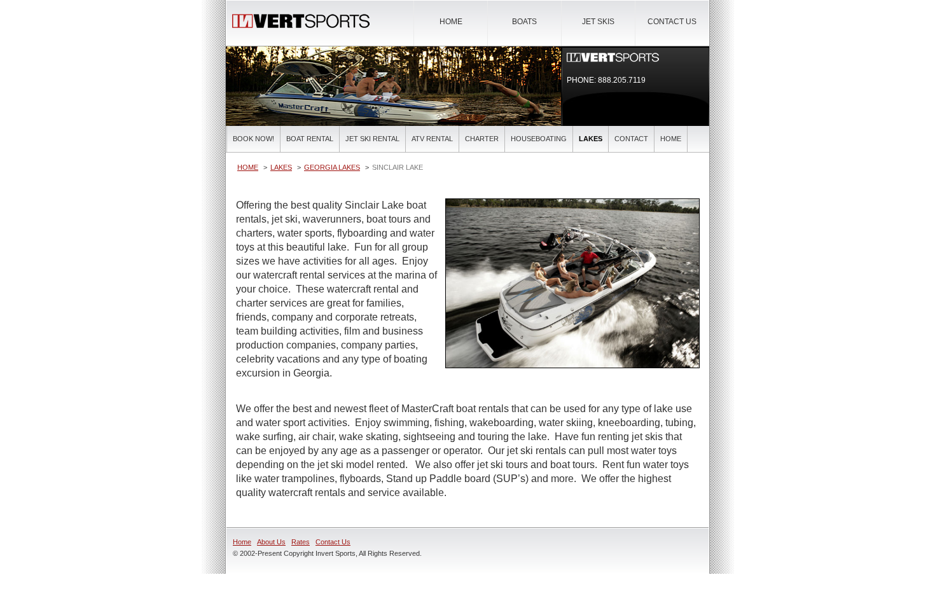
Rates (300, 542)
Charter (482, 138)
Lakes (590, 138)
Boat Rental (309, 138)
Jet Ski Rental (372, 138)
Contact (631, 138)
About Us (271, 542)
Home (451, 21)
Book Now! (253, 138)
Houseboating (539, 138)
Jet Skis (598, 21)
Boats (524, 21)
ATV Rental (432, 138)
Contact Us (672, 21)
